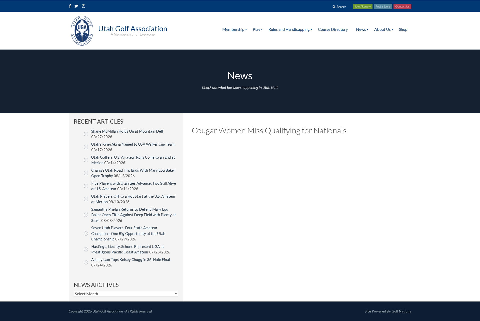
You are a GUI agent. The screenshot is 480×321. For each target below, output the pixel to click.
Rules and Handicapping (289, 29)
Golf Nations (401, 311)
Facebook (70, 6)
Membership (233, 29)
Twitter (77, 6)
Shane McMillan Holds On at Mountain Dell (127, 131)
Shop (403, 29)
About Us (382, 29)
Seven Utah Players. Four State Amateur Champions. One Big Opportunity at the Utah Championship (128, 233)
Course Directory (333, 29)
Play (256, 29)
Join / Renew (363, 6)
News (361, 29)
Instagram (84, 6)
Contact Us (402, 6)
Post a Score (383, 6)
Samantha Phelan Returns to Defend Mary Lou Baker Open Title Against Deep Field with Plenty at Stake (133, 215)
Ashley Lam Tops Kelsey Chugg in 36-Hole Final (130, 259)
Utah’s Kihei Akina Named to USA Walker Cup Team (132, 144)
